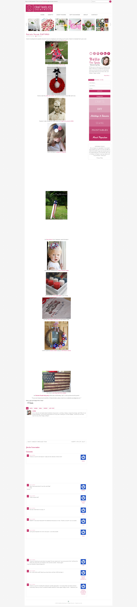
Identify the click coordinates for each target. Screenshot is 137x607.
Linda (33, 36)
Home (42, 14)
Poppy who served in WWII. (67, 121)
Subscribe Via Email (99, 79)
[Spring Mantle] (88, 24)
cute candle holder (57, 295)
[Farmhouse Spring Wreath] (61, 24)
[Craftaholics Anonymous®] (39, 8)
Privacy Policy (100, 157)
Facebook (45, 1)
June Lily (80, 603)
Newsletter (91, 79)
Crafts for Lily (62, 64)
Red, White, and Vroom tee (54, 319)
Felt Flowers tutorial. (66, 350)
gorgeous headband (61, 152)
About (85, 14)
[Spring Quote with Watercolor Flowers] (75, 24)
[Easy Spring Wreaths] (102, 24)
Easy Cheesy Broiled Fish (36, 441)
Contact (94, 14)
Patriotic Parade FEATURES (37, 34)
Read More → (107, 75)
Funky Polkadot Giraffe (63, 270)
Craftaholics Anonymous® (62, 603)
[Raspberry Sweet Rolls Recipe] (47, 24)
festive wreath (53, 350)
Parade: (65, 40)
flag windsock (49, 239)
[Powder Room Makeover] (34, 24)
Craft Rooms (61, 14)
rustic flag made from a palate (59, 393)
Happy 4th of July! (79, 441)
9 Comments (39, 36)
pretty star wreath (50, 95)
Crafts (50, 14)
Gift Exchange (74, 14)
